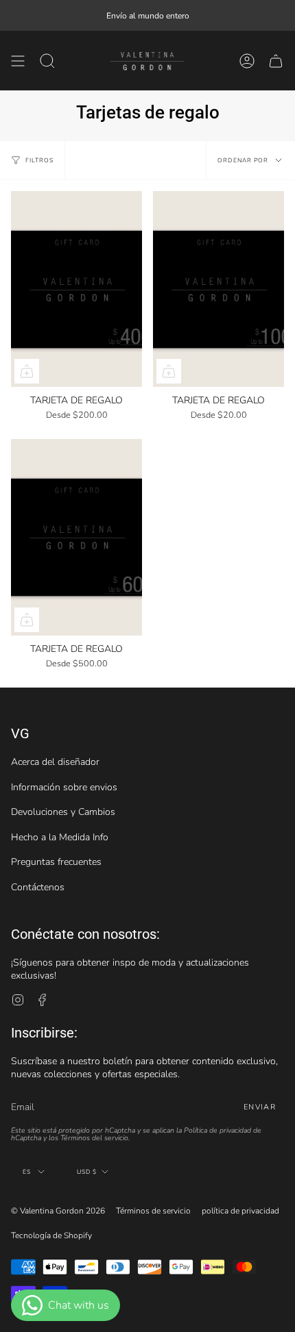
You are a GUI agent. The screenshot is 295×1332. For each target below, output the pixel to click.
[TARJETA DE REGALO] (76, 289)
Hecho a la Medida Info (59, 837)
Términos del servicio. (95, 1138)
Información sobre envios (64, 787)
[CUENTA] (247, 60)
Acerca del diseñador (55, 761)
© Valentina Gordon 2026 (58, 1210)
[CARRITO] (276, 60)
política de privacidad (240, 1210)
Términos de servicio (153, 1210)
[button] (47, 60)
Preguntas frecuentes (56, 861)
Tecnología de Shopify (51, 1235)
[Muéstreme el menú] (18, 60)
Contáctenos (37, 887)
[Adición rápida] (26, 371)
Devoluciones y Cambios (63, 811)
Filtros (39, 160)
